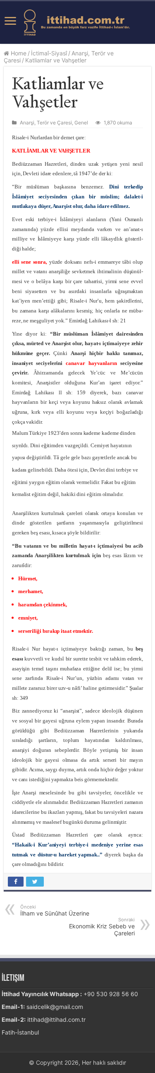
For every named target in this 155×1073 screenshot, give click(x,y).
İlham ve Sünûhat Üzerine (54, 910)
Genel (81, 122)
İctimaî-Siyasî (49, 53)
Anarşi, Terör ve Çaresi (46, 122)
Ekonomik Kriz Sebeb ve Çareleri (102, 927)
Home (17, 53)
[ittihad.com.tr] (77, 21)
